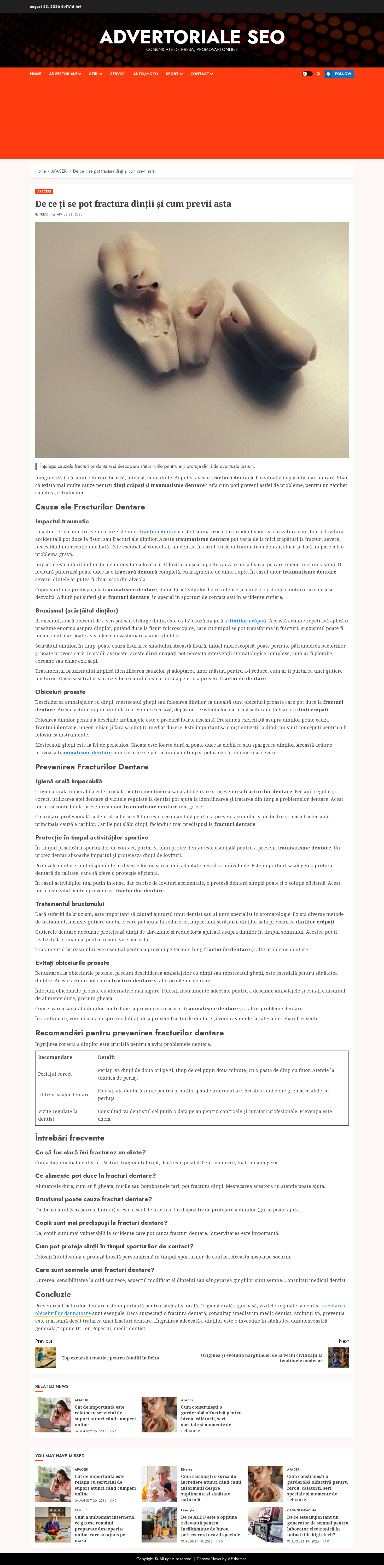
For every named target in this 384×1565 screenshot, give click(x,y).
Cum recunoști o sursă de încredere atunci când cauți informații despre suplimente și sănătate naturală (211, 1488)
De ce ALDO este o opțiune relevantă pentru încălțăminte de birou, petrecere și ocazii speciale (211, 1526)
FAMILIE (81, 1510)
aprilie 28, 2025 (69, 215)
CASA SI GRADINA (301, 1510)
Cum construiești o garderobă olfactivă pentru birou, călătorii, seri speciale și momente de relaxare (211, 1418)
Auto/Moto (145, 73)
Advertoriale (63, 73)
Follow (343, 73)
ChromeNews (209, 1559)
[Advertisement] (192, 119)
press (44, 215)
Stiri (93, 73)
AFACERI (44, 191)
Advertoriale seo (192, 36)
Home (35, 73)
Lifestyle (187, 1510)
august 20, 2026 (93, 1432)
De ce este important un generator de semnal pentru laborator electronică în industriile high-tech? (317, 1526)
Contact (199, 73)
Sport (172, 73)
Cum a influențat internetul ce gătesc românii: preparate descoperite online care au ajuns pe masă (105, 1529)
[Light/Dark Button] (307, 73)
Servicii (117, 73)
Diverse (187, 1469)
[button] (318, 74)
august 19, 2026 (199, 1542)
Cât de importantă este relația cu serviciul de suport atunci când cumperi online (105, 1415)
